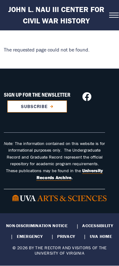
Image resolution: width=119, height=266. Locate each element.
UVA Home (101, 236)
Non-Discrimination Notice (37, 225)
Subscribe (34, 106)
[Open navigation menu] (112, 15)
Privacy (66, 236)
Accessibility (97, 225)
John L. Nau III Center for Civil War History (56, 15)
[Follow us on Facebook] (86, 98)
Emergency (30, 236)
